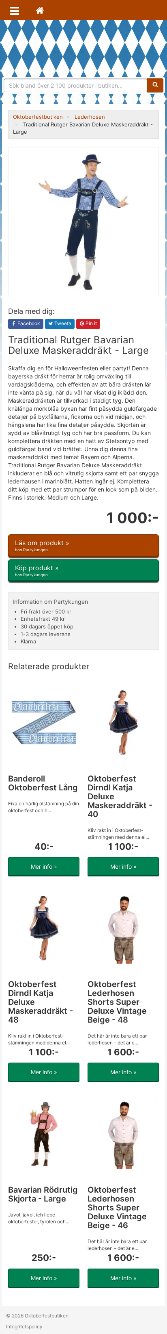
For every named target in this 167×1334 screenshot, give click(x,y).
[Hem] (39, 10)
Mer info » (44, 866)
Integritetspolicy (24, 1326)
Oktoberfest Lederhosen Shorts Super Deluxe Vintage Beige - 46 (117, 1207)
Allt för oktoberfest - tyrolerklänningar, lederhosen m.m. (83, 48)
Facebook (28, 323)
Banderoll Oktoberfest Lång (43, 783)
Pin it (90, 323)
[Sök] (155, 85)
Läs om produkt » (42, 545)
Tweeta (62, 323)
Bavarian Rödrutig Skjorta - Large (43, 1194)
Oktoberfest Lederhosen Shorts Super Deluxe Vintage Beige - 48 (117, 1002)
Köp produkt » (37, 570)
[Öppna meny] (14, 10)
